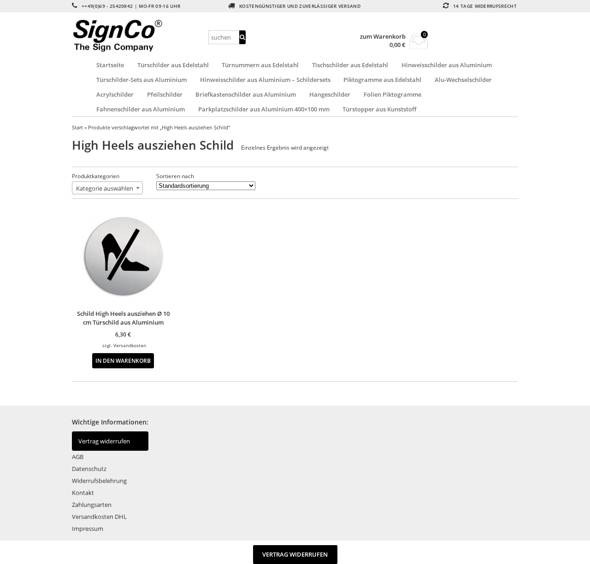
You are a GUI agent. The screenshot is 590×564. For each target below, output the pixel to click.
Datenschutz (89, 469)
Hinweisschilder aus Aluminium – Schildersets (265, 80)
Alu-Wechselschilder (463, 80)
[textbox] (107, 188)
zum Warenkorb (383, 37)
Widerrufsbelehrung (99, 481)
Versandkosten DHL (99, 516)
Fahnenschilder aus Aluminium (140, 109)
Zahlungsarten (92, 504)
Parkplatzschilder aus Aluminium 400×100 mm (264, 109)
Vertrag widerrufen (104, 441)
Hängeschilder (329, 94)
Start (77, 127)
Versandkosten (129, 345)
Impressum (87, 528)
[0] (419, 46)
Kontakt (83, 492)
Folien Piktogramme (392, 94)
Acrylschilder (115, 94)
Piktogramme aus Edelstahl (382, 80)
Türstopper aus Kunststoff (379, 109)
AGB (77, 457)
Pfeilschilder (165, 94)
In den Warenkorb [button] (123, 360)
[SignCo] (139, 36)
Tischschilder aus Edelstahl (350, 65)
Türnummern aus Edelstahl (260, 65)
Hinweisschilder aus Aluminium (446, 65)
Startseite (110, 65)
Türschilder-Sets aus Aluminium (141, 80)
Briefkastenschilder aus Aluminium (245, 94)
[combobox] (107, 187)
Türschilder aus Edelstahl (173, 65)
